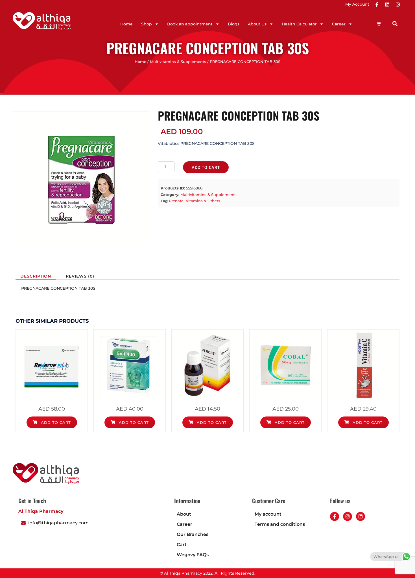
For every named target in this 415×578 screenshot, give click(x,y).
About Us (257, 24)
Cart (182, 544)
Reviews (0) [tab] (80, 276)
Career (339, 24)
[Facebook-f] (334, 516)
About (184, 514)
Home (126, 24)
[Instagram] (397, 4)
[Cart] (379, 23)
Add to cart (206, 167)
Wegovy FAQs (193, 554)
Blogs (233, 24)
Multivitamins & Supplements (178, 62)
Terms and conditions (280, 524)
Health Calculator (299, 24)
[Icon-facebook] (376, 4)
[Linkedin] (387, 4)
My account (268, 514)
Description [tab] (35, 276)
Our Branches (192, 534)
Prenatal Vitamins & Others (194, 201)
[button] (395, 23)
